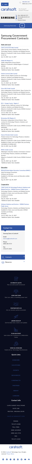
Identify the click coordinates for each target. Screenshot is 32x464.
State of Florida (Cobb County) (9, 135)
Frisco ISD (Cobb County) (8, 88)
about (16, 390)
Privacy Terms (10, 454)
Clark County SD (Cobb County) (9, 47)
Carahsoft (8, 452)
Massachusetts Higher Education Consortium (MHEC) (15, 170)
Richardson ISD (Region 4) (8, 118)
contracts (16, 380)
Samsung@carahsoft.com (10, 238)
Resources (16, 375)
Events (16, 370)
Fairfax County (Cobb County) (9, 73)
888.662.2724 (27, 3)
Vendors (16, 360)
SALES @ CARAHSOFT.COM (16, 416)
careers (16, 396)
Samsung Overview (10, 25)
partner (16, 385)
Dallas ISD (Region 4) (6, 60)
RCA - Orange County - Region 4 (10, 103)
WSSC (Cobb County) (7, 150)
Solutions (16, 365)
